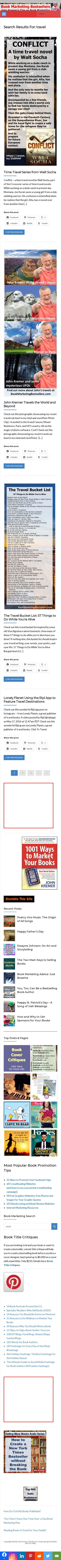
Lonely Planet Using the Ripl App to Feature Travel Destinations (29, 699)
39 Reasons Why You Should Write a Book (29, 1326)
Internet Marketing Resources (22, 1207)
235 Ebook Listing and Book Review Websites (31, 1203)
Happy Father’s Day (30, 931)
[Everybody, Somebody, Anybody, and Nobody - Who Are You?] (44, 1059)
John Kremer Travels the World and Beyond (30, 404)
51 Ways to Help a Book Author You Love (28, 1330)
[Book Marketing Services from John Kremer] (17, 1059)
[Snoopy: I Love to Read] (17, 1115)
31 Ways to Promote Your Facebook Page (29, 1179)
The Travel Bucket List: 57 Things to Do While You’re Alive (30, 617)
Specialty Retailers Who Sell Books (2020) (29, 1310)
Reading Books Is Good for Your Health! (25, 1530)
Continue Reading (14, 232)
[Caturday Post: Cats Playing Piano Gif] (17, 1087)
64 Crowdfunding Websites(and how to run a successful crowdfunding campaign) (29, 1187)
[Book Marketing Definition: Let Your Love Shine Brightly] (17, 1144)
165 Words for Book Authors (22, 1342)
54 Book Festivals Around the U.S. (24, 1306)
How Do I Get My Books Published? (22, 1511)
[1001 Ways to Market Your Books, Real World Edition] (39, 888)
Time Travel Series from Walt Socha (30, 172)
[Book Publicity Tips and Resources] (44, 1144)
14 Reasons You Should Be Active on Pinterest (31, 1314)
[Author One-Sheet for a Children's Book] (44, 1087)
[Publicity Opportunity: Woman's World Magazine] (44, 1115)
